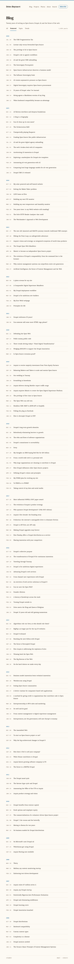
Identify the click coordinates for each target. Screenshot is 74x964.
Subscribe (63, 7)
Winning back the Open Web (23, 654)
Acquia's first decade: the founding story (27, 515)
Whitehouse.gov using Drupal (23, 847)
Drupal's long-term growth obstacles (26, 427)
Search (54, 7)
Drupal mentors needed (21, 942)
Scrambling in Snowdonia (22, 380)
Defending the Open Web (22, 334)
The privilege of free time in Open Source (27, 396)
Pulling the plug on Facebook (23, 411)
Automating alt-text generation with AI (26, 162)
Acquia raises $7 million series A (24, 885)
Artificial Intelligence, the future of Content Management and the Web (37, 269)
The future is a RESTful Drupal (24, 767)
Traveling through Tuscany (22, 562)
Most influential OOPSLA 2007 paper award (28, 499)
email (58, 958)
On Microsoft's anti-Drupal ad (23, 842)
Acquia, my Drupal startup (22, 890)
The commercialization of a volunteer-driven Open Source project (35, 815)
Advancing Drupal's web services (24, 572)
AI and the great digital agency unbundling (28, 142)
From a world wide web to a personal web (28, 458)
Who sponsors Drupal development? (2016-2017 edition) (32, 510)
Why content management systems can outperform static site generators (38, 264)
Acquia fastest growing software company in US (29, 762)
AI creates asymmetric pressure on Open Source (30, 80)
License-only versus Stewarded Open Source (28, 45)
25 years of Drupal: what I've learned (26, 90)
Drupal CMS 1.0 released (21, 173)
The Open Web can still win (22, 401)
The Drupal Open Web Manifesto (24, 246)
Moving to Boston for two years (24, 825)
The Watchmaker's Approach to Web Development (30, 219)
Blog (30, 7)
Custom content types (20, 932)
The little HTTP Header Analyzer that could (28, 214)
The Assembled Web (20, 730)
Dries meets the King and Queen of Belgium (28, 607)
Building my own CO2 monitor (23, 199)
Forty (15, 448)
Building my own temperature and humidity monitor (31, 204)
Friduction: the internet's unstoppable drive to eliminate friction (35, 520)
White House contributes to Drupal (25, 757)
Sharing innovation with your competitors (27, 540)
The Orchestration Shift (21, 127)
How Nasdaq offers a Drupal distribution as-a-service (31, 535)
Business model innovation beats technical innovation (31, 676)
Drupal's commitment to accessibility (26, 442)
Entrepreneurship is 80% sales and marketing (29, 704)
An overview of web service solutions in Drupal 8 (30, 582)
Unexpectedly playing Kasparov (24, 132)
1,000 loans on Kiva (20, 194)
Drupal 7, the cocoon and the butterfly (26, 820)
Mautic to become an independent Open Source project (32, 251)
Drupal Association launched (23, 910)
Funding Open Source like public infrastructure (29, 137)
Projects (36, 7)
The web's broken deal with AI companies (27, 147)
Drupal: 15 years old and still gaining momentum (30, 612)
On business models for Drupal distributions (28, 830)
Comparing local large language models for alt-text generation (34, 167)
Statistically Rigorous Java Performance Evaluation (30, 895)
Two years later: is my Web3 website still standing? (31, 209)
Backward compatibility (21, 927)
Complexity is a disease (21, 937)
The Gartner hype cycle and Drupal (25, 783)
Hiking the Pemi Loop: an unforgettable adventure (30, 236)
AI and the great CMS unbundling (25, 60)
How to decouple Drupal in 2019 (24, 416)
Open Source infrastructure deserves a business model (32, 70)
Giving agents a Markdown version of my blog (29, 95)
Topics (21, 28)
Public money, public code (22, 339)
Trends (27, 28)
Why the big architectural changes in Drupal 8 (29, 740)
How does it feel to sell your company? (26, 752)
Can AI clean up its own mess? (23, 122)
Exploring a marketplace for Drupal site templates (30, 157)
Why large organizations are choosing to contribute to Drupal (34, 463)
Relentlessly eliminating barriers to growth (28, 432)
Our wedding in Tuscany (21, 375)
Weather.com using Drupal (22, 681)
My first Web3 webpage (21, 301)
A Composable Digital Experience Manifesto (28, 285)
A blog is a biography (20, 117)
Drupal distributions (20, 921)
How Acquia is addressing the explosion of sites (29, 649)
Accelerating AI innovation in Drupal (26, 152)
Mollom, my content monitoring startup (27, 868)
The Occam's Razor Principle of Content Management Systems (34, 947)
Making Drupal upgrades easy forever (26, 530)
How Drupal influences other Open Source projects (30, 468)
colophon (9, 958)
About (49, 7)
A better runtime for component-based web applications (32, 691)
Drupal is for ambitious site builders (26, 296)
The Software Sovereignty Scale (24, 75)
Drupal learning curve (21, 905)
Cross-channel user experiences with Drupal (28, 577)
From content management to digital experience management (34, 714)
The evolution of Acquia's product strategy (28, 505)
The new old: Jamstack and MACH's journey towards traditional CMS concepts (40, 231)
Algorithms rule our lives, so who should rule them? (31, 624)
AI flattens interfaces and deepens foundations (29, 112)
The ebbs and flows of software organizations (28, 437)
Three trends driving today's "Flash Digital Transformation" (34, 344)
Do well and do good (20, 709)
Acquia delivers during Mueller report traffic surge (31, 385)
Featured (13, 28)
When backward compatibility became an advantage (31, 100)
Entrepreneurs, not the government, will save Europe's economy (35, 719)
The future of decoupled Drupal (24, 644)
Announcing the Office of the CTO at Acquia (28, 788)
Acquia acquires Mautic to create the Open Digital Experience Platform (37, 391)
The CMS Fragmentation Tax (23, 40)
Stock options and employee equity (25, 810)
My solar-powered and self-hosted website (28, 184)
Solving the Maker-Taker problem (25, 189)
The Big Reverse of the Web (22, 659)
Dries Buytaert (13, 6)
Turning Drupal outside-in (22, 602)
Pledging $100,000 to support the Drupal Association (31, 349)
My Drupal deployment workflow (24, 290)
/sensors (65, 958)
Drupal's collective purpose (22, 551)
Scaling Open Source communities (25, 686)
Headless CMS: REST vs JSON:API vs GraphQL (28, 406)
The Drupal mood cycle (21, 778)
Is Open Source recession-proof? (24, 354)
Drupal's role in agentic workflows (25, 55)
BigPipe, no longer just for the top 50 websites (29, 629)
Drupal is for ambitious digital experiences (28, 567)
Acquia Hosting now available (23, 852)
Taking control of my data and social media (28, 488)
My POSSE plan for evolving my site (25, 478)
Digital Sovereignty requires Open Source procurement (32, 85)
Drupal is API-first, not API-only (24, 525)
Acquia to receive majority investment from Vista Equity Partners (36, 365)
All (7, 28)
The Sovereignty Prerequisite (23, 65)
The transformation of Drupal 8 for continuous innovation (33, 557)
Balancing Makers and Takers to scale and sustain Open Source (35, 370)
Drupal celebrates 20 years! (22, 317)
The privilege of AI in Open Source (25, 50)
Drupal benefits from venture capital (26, 805)
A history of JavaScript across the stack (26, 597)
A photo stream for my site (22, 280)
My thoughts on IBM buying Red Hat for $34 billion (31, 453)
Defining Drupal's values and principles (27, 473)
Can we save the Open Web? (23, 587)
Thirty (15, 863)
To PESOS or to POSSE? (21, 483)
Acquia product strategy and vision (25, 793)
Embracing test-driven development (25, 873)
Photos (43, 7)
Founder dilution (19, 592)
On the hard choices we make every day (27, 664)
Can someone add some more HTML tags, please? (30, 322)
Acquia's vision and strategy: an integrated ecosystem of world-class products (40, 241)
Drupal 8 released (19, 634)
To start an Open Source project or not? (26, 735)
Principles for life (19, 306)
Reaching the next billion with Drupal (26, 639)
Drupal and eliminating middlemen (25, 900)
